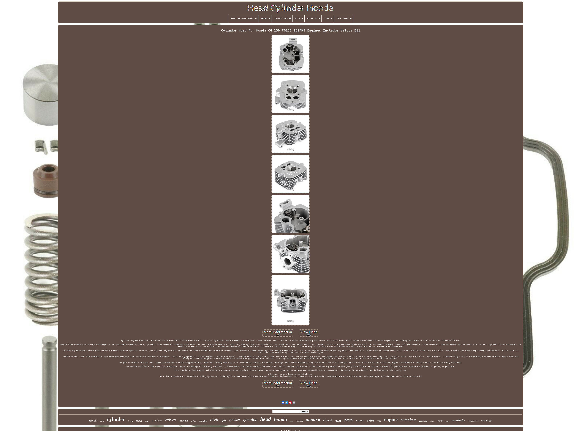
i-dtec (193, 421)
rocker (139, 421)
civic (214, 419)
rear (147, 421)
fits (224, 420)
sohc (291, 421)
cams (440, 420)
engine (391, 419)
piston (157, 420)
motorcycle (423, 421)
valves (170, 419)
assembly (203, 421)
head (265, 419)
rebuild (93, 420)
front (130, 421)
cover (360, 420)
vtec (379, 421)
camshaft (486, 420)
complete (408, 420)
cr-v (102, 421)
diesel (327, 420)
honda (280, 419)
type (338, 420)
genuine (250, 419)
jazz (447, 421)
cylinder (116, 419)
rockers (299, 421)
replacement (473, 421)
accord (313, 420)
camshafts (458, 420)
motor (432, 421)
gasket (234, 419)
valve (370, 420)
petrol (348, 420)
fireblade (183, 420)
